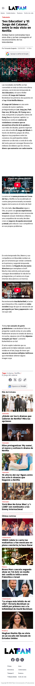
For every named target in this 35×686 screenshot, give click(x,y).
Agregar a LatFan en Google (17, 54)
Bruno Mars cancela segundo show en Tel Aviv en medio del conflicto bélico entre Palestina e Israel (16, 573)
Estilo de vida (28, 13)
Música (4, 567)
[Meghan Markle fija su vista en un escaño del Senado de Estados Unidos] (17, 620)
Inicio (3, 13)
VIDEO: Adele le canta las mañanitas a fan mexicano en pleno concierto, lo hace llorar (17, 542)
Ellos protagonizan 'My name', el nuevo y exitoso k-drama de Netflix (17, 448)
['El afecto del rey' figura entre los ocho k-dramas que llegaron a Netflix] (17, 462)
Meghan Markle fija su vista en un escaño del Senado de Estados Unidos (16, 636)
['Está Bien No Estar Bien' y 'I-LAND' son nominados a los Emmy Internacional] (17, 491)
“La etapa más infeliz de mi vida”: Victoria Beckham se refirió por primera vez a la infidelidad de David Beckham (17, 605)
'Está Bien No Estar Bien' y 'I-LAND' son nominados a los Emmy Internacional (16, 507)
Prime (12, 666)
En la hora (12, 670)
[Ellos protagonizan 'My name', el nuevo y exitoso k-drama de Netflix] (17, 432)
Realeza (19, 13)
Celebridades (10, 13)
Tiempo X (12, 673)
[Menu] (3, 8)
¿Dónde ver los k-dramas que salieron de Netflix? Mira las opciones (17, 418)
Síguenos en (19, 386)
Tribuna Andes (12, 677)
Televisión (6, 17)
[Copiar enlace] (25, 380)
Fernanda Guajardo (11, 48)
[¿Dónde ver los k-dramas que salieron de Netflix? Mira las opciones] (17, 403)
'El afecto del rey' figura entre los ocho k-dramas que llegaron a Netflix (17, 477)
